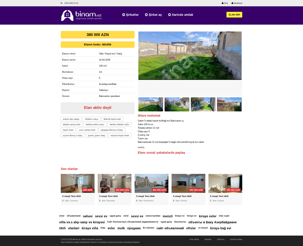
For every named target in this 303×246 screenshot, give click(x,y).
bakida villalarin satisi (119, 124)
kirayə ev (180, 215)
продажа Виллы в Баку (112, 130)
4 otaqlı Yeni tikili (182, 196)
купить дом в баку (96, 135)
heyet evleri (68, 130)
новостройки (153, 215)
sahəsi (88, 216)
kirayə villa (90, 228)
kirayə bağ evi (220, 228)
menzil (168, 216)
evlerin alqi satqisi (71, 119)
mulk (121, 228)
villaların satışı (91, 119)
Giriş (225, 3)
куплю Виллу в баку (72, 135)
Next (247, 64)
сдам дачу (115, 215)
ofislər (191, 228)
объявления (73, 215)
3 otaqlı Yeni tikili (108, 196)
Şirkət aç (155, 14)
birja (103, 227)
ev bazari (203, 227)
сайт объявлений (170, 228)
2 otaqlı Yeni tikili (71, 196)
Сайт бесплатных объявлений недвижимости (132, 221)
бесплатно (180, 221)
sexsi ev (101, 216)
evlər (61, 215)
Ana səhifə (194, 239)
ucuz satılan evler (87, 130)
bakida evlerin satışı (95, 124)
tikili (62, 228)
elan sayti (224, 215)
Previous (133, 64)
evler (111, 228)
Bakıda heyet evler (112, 119)
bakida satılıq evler (71, 124)
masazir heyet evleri (120, 135)
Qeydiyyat (237, 3)
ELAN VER (234, 14)
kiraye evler (208, 216)
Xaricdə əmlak (182, 14)
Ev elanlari (148, 227)
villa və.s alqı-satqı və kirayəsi (82, 222)
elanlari (73, 228)
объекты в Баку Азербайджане (212, 222)
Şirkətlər (132, 14)
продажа (134, 228)
